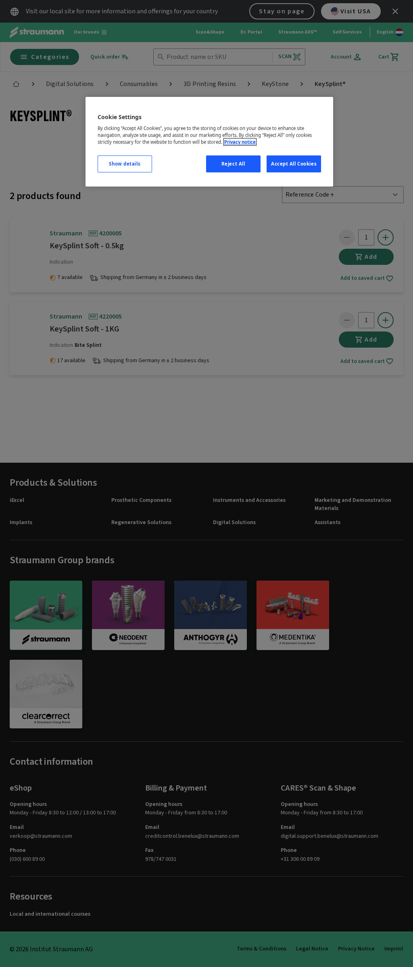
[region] (209, 142)
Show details (124, 164)
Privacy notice (240, 142)
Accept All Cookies (294, 164)
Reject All (233, 164)
